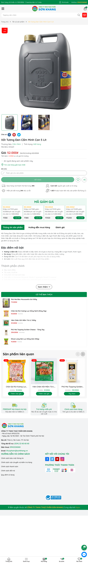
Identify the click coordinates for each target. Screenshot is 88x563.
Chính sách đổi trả (8, 471)
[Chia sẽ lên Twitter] (19, 134)
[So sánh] (84, 179)
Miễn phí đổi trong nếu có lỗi (18, 191)
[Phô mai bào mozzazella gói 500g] (6, 303)
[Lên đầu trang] (84, 541)
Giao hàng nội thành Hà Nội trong (20, 186)
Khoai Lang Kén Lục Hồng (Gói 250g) (25, 339)
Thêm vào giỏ (16, 394)
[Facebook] (47, 459)
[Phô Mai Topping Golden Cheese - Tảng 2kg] (6, 332)
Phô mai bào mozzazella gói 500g (24, 299)
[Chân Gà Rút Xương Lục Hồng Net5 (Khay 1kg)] (6, 313)
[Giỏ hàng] (85, 8)
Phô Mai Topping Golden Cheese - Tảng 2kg (27, 330)
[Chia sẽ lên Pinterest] (14, 134)
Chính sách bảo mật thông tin (12, 458)
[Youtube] (57, 459)
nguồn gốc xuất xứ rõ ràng (64, 186)
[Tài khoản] (64, 2)
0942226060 (15, 447)
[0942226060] (79, 2)
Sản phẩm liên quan (18, 354)
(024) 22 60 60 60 (21, 443)
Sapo (78, 507)
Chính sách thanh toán (9, 466)
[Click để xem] (44, 70)
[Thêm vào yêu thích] (78, 179)
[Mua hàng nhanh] (84, 15)
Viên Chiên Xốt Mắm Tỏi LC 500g (23, 320)
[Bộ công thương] (53, 497)
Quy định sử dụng (7, 475)
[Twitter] (52, 459)
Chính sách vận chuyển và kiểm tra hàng (16, 462)
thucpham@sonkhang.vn (17, 450)
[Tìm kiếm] (79, 15)
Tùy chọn (72, 394)
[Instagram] (62, 459)
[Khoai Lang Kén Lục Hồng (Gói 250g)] (6, 341)
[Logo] (43, 9)
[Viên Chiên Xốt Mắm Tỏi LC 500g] (6, 323)
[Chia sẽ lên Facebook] (9, 134)
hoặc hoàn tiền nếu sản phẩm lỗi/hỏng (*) (68, 191)
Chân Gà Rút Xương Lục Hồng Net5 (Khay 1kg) (28, 311)
